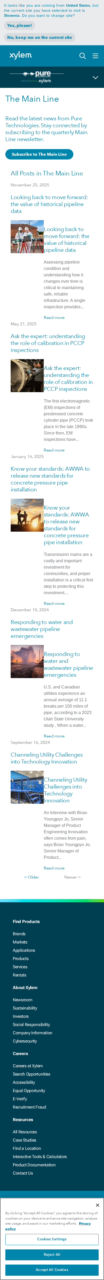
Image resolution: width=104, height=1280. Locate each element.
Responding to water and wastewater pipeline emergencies (42, 629)
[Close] (97, 1205)
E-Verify (20, 1098)
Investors (21, 1016)
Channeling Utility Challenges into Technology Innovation (47, 758)
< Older (31, 877)
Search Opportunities (31, 1074)
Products (21, 958)
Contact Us (23, 1173)
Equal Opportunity (29, 1090)
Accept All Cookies (52, 1270)
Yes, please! (19, 25)
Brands (19, 933)
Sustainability (25, 1008)
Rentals (19, 975)
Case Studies (24, 1140)
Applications (24, 950)
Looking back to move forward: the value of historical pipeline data (49, 204)
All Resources (25, 1131)
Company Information (32, 1032)
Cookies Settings (52, 1239)
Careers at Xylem (28, 1065)
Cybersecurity (25, 1041)
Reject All (52, 1255)
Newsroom (22, 999)
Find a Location (27, 1148)
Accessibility (24, 1082)
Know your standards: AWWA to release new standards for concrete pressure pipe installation (50, 479)
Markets (20, 942)
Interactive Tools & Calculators (40, 1156)
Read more (54, 317)
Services (20, 966)
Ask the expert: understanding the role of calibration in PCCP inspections (48, 343)
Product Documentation (34, 1164)
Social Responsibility (31, 1024)
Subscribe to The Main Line (39, 154)
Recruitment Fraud (29, 1107)
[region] (52, 1239)
